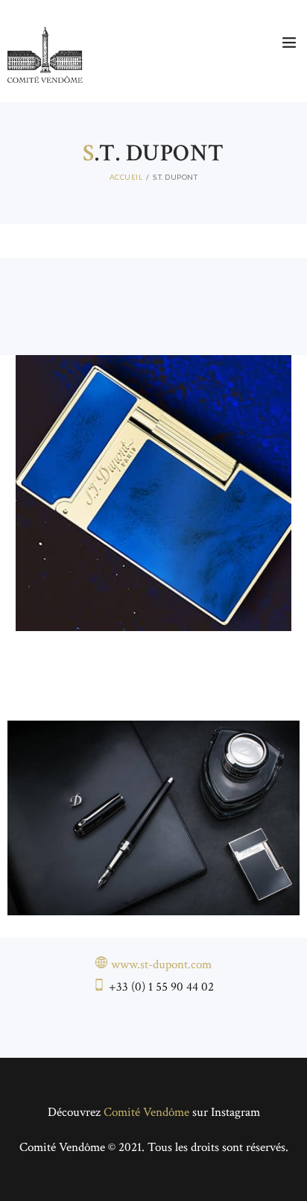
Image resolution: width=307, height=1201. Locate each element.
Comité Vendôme (146, 1112)
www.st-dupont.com (161, 964)
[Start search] (286, 159)
